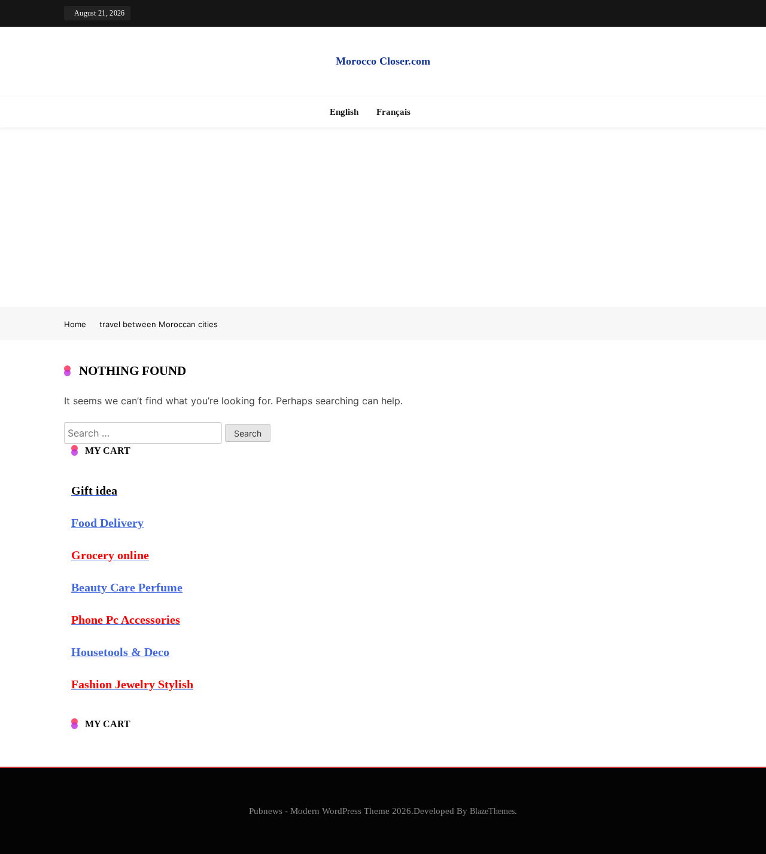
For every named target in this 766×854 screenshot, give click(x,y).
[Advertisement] (383, 217)
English (344, 112)
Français (393, 112)
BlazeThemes (492, 811)
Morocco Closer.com (383, 61)
